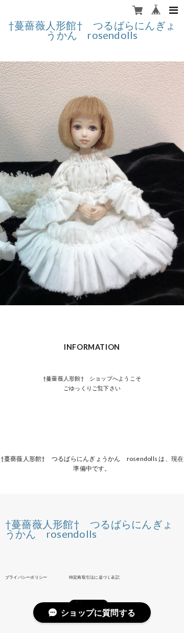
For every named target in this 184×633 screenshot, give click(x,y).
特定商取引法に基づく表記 (94, 577)
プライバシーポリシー (26, 577)
